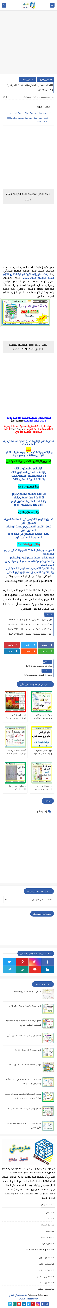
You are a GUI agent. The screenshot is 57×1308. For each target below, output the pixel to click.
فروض (49, 1231)
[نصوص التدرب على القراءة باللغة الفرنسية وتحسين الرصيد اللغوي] (41, 773)
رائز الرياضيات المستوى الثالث (28, 468)
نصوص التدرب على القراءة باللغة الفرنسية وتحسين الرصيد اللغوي (43, 788)
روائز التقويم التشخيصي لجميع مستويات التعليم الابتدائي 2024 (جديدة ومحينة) (28, 453)
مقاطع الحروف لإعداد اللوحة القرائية (17, 788)
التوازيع (49, 1212)
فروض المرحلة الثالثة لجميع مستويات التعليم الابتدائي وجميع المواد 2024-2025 (42, 717)
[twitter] (9, 962)
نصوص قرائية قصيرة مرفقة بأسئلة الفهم (24, 1006)
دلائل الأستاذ (46, 1224)
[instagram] (35, 962)
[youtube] (35, 969)
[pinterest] (22, 962)
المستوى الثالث (27, 79)
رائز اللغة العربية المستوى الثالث (29, 479)
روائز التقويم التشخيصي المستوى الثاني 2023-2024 (29, 624)
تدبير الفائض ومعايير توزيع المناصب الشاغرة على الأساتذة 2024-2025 (43, 752)
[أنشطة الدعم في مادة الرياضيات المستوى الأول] (15, 737)
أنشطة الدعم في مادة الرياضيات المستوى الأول (16, 752)
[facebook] (47, 962)
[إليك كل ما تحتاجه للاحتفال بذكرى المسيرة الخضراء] (15, 701)
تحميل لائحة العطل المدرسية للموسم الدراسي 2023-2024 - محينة (27, 119)
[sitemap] (47, 1304)
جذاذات (49, 1218)
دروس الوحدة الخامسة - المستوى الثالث (24, 1064)
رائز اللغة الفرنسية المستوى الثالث (28, 475)
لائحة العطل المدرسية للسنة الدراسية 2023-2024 (28, 113)
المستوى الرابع (46, 1282)
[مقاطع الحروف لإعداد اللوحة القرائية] (15, 773)
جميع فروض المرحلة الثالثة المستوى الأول (24, 1035)
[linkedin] (47, 969)
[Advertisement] (28, 44)
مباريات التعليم (46, 1237)
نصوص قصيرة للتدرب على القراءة (28, 1050)
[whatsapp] (22, 969)
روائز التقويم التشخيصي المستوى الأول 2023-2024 (29, 619)
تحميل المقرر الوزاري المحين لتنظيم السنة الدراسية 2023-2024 (28, 442)
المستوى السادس (44, 1289)
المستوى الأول (45, 79)
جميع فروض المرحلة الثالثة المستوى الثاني (24, 1108)
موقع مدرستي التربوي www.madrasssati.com (23, 1296)
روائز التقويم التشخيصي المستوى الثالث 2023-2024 (29, 629)
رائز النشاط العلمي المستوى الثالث (28, 472)
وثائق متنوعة (46, 1243)
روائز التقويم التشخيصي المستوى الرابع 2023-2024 (30, 634)
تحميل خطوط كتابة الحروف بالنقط (27, 991)
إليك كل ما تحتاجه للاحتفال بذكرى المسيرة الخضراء (16, 717)
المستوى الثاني (45, 1270)
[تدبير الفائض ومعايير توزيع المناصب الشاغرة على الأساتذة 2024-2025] (41, 737)
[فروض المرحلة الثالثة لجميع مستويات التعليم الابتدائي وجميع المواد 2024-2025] (41, 701)
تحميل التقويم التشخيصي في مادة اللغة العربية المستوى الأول (28, 521)
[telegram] (9, 969)
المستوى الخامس (44, 1276)
